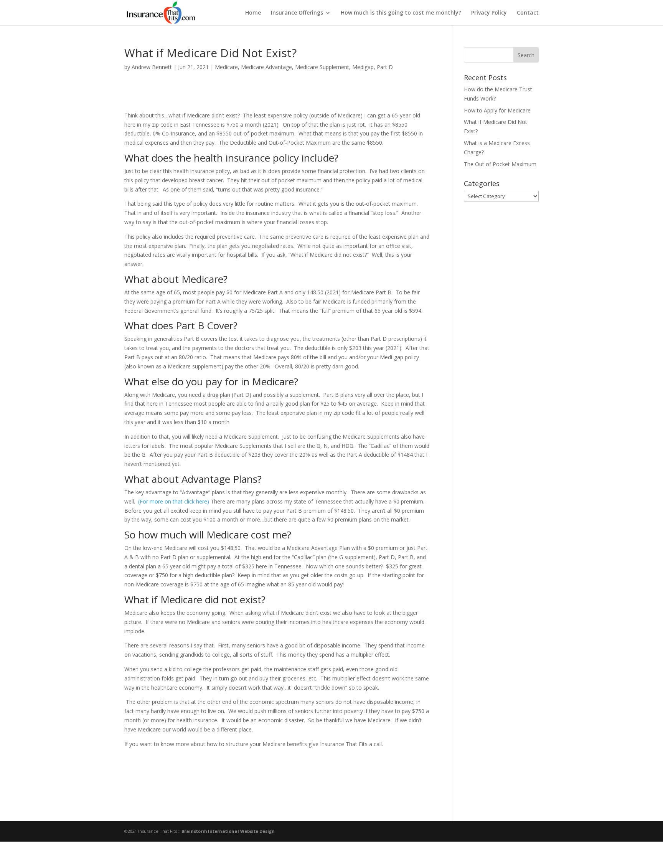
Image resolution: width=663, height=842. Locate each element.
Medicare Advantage (266, 67)
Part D (385, 67)
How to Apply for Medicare (497, 110)
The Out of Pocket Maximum (500, 164)
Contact (528, 13)
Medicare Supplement (322, 67)
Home (253, 13)
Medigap (363, 67)
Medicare (226, 67)
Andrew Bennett (152, 67)
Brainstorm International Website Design (228, 831)
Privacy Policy (489, 13)
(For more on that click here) (173, 501)
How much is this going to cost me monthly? (401, 13)
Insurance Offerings (297, 13)
